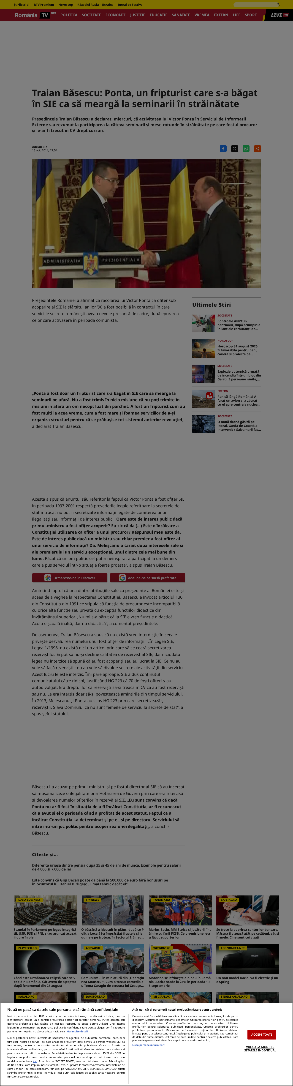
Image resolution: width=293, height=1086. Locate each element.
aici (35, 1061)
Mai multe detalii (77, 1031)
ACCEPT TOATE (261, 1034)
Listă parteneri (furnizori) (148, 1045)
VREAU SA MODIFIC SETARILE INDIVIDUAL (260, 1049)
